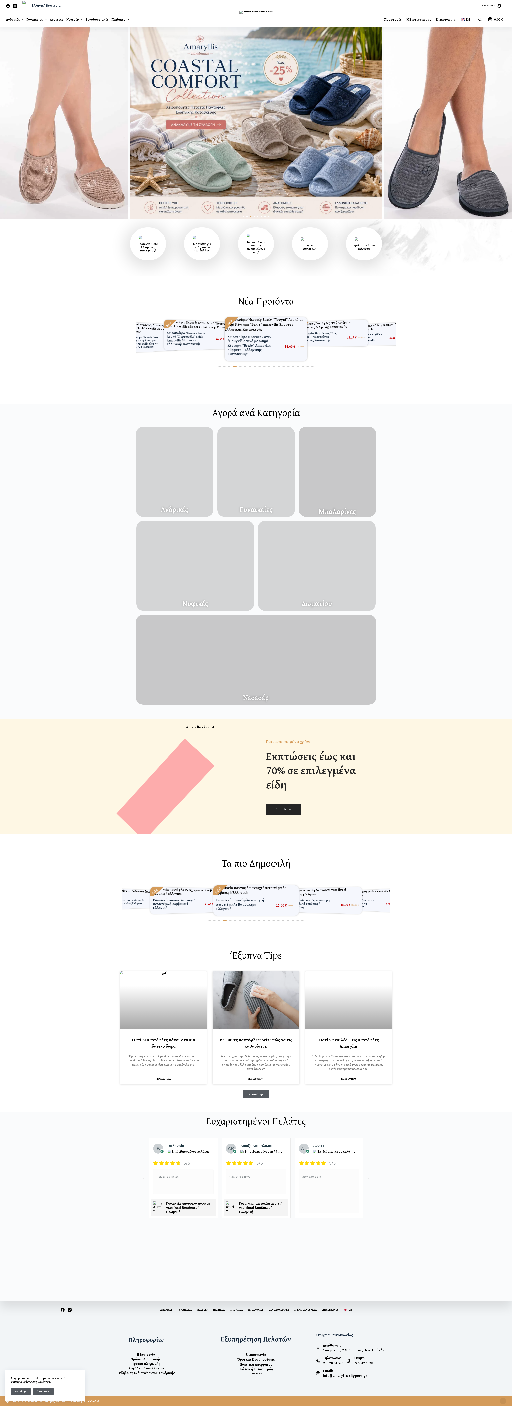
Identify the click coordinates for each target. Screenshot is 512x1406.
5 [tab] (208, 1215)
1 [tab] (184, 1215)
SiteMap (256, 1374)
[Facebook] (8, 6)
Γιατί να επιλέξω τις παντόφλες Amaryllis (349, 1033)
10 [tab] (238, 1215)
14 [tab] (262, 1215)
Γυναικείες (35, 19)
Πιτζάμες (236, 1309)
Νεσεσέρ (72, 19)
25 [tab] (328, 1215)
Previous (144, 1169)
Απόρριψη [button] (503, 1401)
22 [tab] (310, 1215)
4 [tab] (202, 1215)
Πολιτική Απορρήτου (256, 1364)
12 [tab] (250, 1215)
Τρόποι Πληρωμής (146, 1363)
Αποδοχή (21, 1391)
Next (368, 1169)
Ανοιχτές (56, 19)
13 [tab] (256, 1215)
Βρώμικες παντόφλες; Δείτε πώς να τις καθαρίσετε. (256, 1033)
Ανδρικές (13, 19)
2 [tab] (190, 1215)
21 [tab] (304, 1215)
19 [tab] (292, 1215)
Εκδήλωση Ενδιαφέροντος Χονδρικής (146, 1372)
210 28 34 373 (333, 1363)
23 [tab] (316, 1215)
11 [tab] (244, 1215)
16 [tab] (274, 1215)
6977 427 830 (363, 1363)
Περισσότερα (163, 1069)
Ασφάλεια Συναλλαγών (146, 1368)
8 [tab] (226, 1215)
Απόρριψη (43, 1391)
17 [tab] (280, 1215)
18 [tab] (286, 1215)
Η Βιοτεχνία (146, 1354)
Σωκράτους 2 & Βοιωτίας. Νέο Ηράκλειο (355, 1350)
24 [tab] (322, 1215)
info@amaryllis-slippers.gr (345, 1375)
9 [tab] (232, 1215)
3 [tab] (196, 1215)
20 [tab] (298, 1215)
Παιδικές (118, 19)
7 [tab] (220, 1215)
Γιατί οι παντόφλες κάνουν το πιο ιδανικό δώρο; (163, 1033)
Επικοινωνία (445, 19)
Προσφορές (393, 19)
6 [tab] (214, 1215)
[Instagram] (15, 6)
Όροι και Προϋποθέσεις (256, 1359)
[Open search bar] (480, 19)
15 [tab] (268, 1215)
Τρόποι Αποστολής (146, 1358)
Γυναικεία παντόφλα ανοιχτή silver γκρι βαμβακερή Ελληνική (261, 1198)
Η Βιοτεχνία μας (419, 19)
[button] (243, 216)
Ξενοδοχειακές (97, 19)
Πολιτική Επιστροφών (256, 1369)
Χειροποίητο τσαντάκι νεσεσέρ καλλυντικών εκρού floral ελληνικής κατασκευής (335, 1198)
